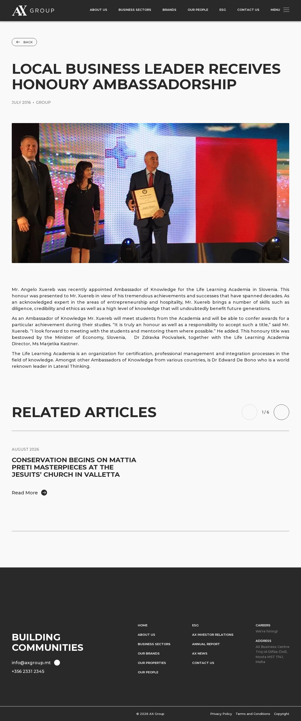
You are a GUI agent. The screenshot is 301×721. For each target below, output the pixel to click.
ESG (195, 625)
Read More (25, 493)
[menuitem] (98, 10)
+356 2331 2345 (28, 671)
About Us (146, 634)
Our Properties (152, 663)
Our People (148, 672)
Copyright (281, 714)
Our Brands (149, 653)
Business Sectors (154, 644)
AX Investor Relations (213, 634)
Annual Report (206, 644)
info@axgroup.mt (31, 662)
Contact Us (203, 663)
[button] (249, 412)
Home (142, 625)
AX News (199, 653)
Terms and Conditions (253, 714)
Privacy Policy (221, 714)
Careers (263, 625)
